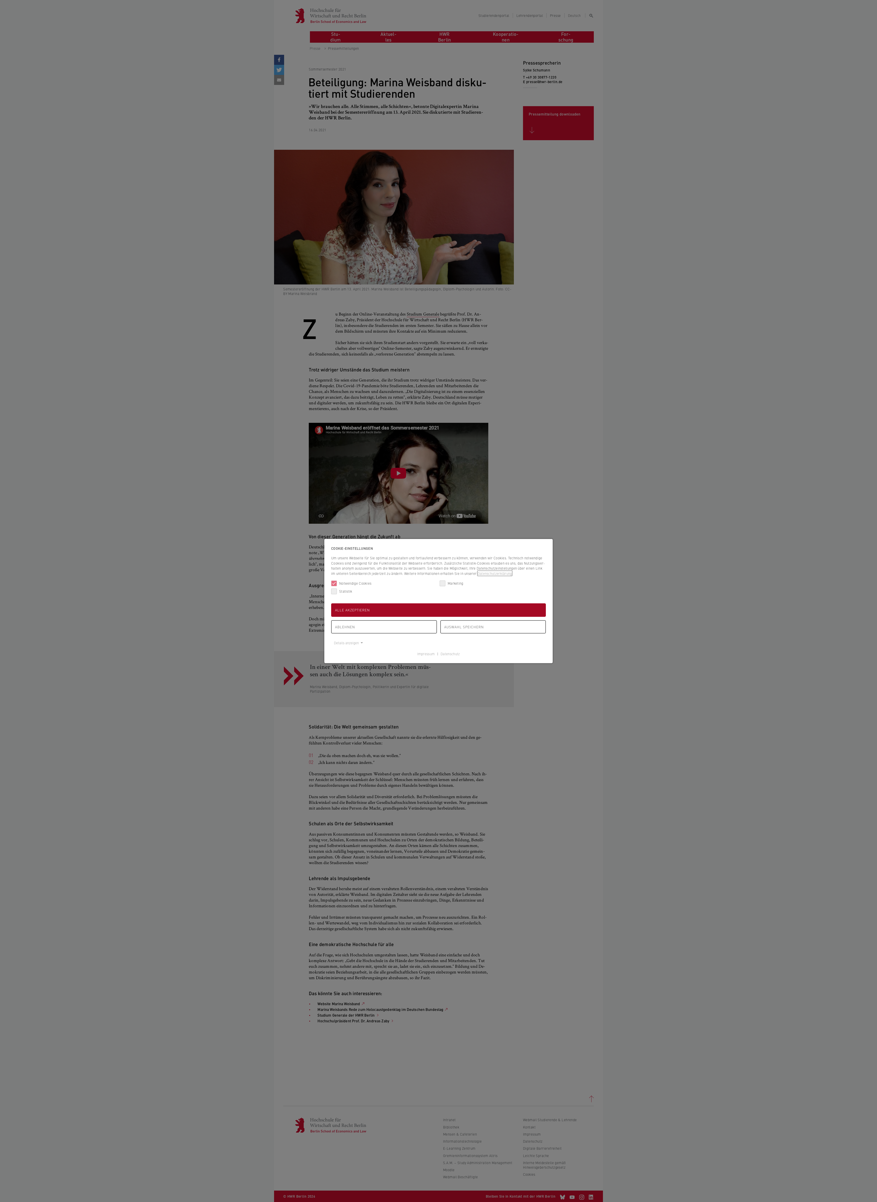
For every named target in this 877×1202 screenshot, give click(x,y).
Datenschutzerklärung (495, 573)
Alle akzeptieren (352, 610)
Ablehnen (345, 626)
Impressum (426, 653)
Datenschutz (450, 653)
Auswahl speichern (464, 626)
